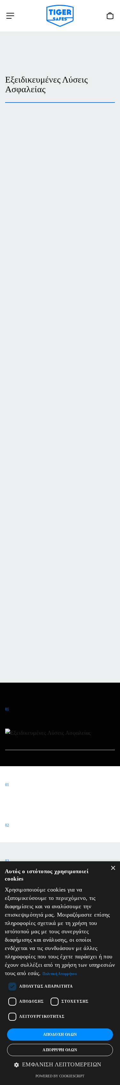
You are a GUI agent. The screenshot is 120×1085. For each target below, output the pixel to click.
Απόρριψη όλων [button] (60, 1050)
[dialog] (60, 973)
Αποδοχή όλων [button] (60, 1034)
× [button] (112, 868)
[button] (60, 1064)
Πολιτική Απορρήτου (60, 974)
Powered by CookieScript (60, 1076)
